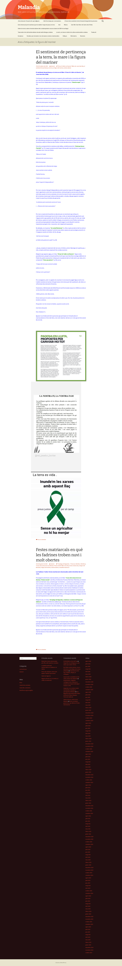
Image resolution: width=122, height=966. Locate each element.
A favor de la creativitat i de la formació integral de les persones (81, 21)
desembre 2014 (89, 947)
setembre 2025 (89, 689)
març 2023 (87, 767)
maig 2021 (87, 823)
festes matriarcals (74, 565)
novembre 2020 (89, 839)
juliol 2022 (87, 787)
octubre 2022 (88, 780)
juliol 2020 (87, 849)
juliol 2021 (87, 818)
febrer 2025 (88, 707)
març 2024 (87, 736)
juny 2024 (87, 728)
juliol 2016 (87, 898)
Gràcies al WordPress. (61, 962)
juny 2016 (87, 901)
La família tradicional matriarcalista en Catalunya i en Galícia (49, 667)
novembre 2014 (89, 950)
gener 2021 (88, 834)
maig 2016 (87, 903)
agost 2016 (88, 896)
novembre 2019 (89, 870)
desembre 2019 (89, 867)
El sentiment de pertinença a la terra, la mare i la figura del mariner (61, 57)
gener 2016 (88, 914)
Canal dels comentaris (25, 688)
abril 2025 (87, 702)
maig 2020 (87, 854)
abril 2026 (87, 671)
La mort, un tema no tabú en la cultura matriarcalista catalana (72, 32)
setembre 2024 (89, 720)
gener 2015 (88, 945)
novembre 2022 (89, 777)
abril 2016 (87, 906)
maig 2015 (87, 934)
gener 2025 (88, 710)
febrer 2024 (88, 738)
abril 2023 (87, 764)
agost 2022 (88, 785)
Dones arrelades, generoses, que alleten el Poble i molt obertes (71, 702)
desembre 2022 (89, 774)
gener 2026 (88, 679)
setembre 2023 (89, 751)
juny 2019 (87, 883)
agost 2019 (88, 878)
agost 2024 (88, 723)
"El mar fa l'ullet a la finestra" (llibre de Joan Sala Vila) (70, 66)
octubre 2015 (88, 921)
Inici (59, 25)
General (53, 66)
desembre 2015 (89, 916)
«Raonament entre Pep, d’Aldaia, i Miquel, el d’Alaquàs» (71, 672)
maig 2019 (87, 885)
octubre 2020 (88, 841)
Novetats (82, 36)
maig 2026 (87, 669)
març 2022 (87, 798)
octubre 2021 (88, 811)
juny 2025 (87, 697)
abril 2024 (87, 733)
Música (66, 25)
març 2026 (87, 674)
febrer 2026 (88, 676)
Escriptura (20, 36)
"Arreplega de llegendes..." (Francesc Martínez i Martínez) (71, 564)
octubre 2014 (88, 952)
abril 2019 (87, 888)
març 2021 (87, 829)
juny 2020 (87, 852)
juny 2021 (87, 821)
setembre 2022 (89, 782)
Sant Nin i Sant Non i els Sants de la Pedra (82, 25)
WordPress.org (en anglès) (26, 690)
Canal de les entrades (25, 685)
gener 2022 (88, 803)
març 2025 (87, 705)
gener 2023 (88, 772)
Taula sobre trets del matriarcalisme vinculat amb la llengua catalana (35, 32)
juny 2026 (87, 666)
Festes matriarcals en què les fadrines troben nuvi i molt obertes (59, 554)
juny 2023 (87, 759)
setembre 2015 (89, 924)
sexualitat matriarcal (64, 567)
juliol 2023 (87, 756)
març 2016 (87, 909)
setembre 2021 (89, 813)
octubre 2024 (88, 718)
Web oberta (74, 36)
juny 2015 (87, 932)
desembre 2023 (89, 743)
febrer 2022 (88, 800)
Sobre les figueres (46, 676)
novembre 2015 (89, 919)
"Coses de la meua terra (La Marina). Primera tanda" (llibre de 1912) (52, 565)
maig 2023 (87, 762)
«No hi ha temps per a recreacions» (52, 21)
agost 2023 (88, 754)
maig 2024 (87, 731)
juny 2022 (87, 790)
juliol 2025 (87, 694)
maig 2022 (87, 792)
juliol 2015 (87, 929)
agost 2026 (88, 661)
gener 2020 (88, 865)
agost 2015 (88, 927)
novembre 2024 (89, 715)
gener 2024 (88, 741)
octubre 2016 (88, 890)
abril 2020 (87, 857)
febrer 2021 (88, 831)
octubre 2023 (88, 749)
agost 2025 (88, 692)
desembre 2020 (89, 836)
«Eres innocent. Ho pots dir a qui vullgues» (29, 21)
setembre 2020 (89, 844)
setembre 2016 (89, 893)
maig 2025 (87, 700)
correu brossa (23, 669)
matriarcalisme (67, 68)
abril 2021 (87, 826)
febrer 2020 (88, 862)
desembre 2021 (89, 805)
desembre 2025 (89, 682)
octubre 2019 (88, 872)
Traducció (93, 32)
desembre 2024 (89, 713)
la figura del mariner (58, 68)
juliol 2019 (87, 880)
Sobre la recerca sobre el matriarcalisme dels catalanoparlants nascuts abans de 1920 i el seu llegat (43, 28)
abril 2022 (87, 795)
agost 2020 (88, 847)
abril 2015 (87, 937)
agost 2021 (88, 816)
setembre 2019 (89, 875)
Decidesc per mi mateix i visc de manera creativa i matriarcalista (43, 36)
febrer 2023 (88, 769)
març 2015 (87, 939)
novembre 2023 (89, 746)
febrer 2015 (88, 942)
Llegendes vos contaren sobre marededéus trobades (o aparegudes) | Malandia (71, 689)
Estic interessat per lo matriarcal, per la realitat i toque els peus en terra (36, 25)
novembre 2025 (89, 684)
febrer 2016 (88, 911)
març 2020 (87, 860)
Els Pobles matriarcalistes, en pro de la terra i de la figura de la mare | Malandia (71, 669)
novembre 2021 (89, 808)
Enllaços (65, 36)
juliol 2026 (87, 664)
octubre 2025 (88, 687)
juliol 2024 (87, 725)
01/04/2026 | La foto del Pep (70, 661)
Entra (21, 682)
